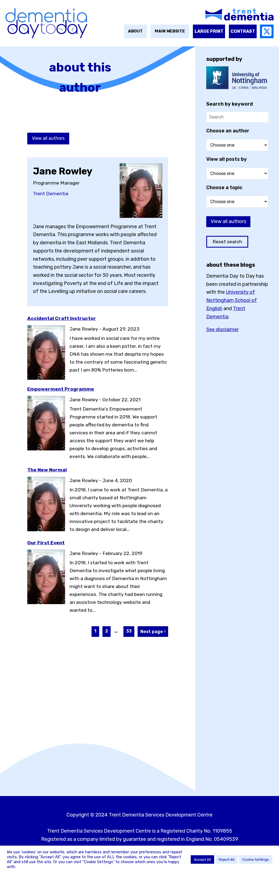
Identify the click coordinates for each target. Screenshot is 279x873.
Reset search (227, 241)
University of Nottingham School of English (231, 300)
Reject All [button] (226, 859)
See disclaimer (222, 329)
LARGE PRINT (209, 31)
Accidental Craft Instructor (61, 318)
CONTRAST (243, 31)
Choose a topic (224, 188)
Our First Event (46, 542)
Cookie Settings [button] (255, 859)
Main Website (170, 31)
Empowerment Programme (60, 389)
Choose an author (227, 131)
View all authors (48, 138)
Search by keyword (229, 104)
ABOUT (135, 31)
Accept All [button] (202, 859)
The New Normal (47, 470)
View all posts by (226, 159)
